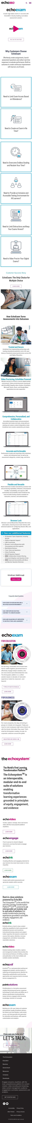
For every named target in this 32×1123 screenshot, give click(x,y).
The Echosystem (7, 1057)
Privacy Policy (20, 1108)
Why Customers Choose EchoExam (16, 52)
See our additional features (17, 533)
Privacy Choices (21, 1111)
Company (5, 1075)
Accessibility (11, 1108)
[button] (26, 3)
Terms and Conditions (16, 1115)
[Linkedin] (4, 1103)
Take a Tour (16, 579)
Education (5, 1060)
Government (6, 1068)
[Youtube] (7, 1103)
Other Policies (11, 1111)
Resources (6, 1071)
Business (5, 1064)
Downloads (6, 1078)
